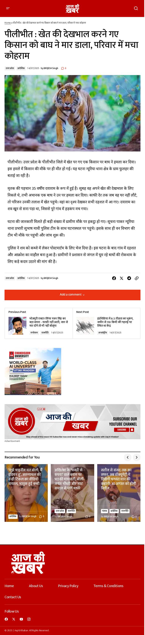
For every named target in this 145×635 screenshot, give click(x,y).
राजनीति (45, 332)
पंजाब (104, 511)
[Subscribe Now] (72, 421)
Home (8, 23)
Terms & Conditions (108, 586)
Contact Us (13, 597)
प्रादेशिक (21, 68)
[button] (7, 8)
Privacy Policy (68, 586)
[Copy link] (136, 278)
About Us (36, 586)
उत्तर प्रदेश (10, 68)
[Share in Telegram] (129, 278)
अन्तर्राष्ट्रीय (102, 332)
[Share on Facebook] (114, 278)
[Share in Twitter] (121, 278)
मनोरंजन (34, 332)
